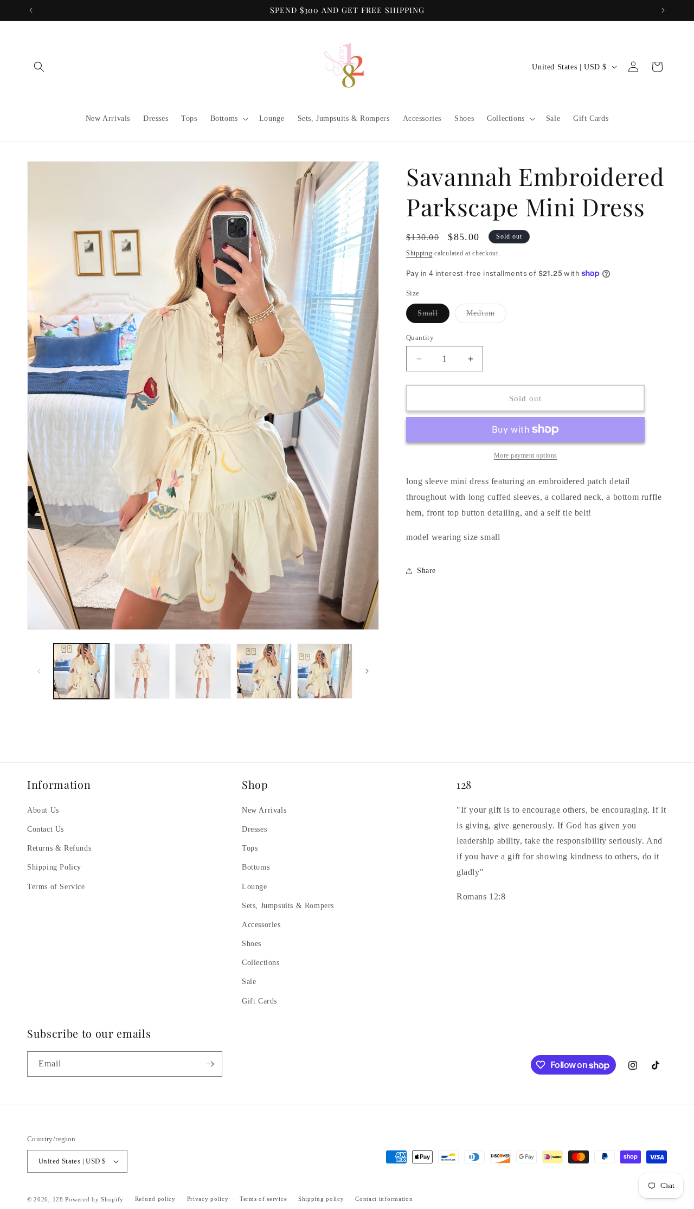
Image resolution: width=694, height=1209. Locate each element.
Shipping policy (321, 1199)
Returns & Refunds (59, 848)
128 (58, 1199)
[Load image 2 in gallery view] (142, 671)
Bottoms (255, 867)
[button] (39, 67)
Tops (250, 848)
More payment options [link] (525, 455)
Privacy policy (208, 1199)
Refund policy (155, 1199)
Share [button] (426, 571)
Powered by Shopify (94, 1199)
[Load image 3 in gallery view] (202, 671)
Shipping (419, 253)
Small (433, 315)
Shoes (251, 944)
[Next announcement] (663, 10)
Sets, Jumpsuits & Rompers (288, 906)
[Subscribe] (210, 1064)
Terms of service (263, 1199)
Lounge (254, 887)
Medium (486, 315)
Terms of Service (56, 887)
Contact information (384, 1199)
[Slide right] (367, 671)
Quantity (420, 337)
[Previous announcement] (31, 10)
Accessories (261, 925)
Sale (249, 982)
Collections (261, 963)
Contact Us (45, 829)
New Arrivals (264, 810)
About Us (43, 810)
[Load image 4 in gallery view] (264, 671)
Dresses (254, 829)
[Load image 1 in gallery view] (81, 671)
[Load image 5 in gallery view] (324, 671)
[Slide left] (39, 671)
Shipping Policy (54, 867)
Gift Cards (259, 1001)
